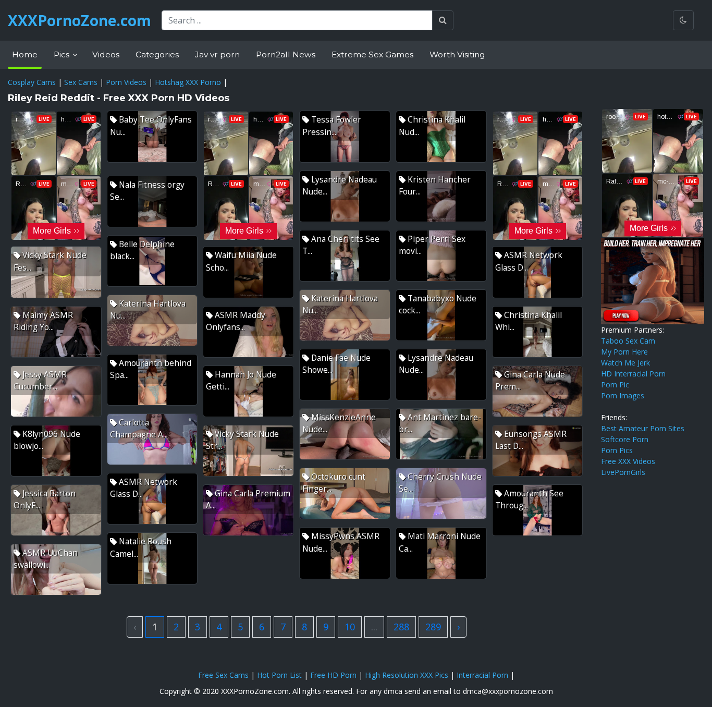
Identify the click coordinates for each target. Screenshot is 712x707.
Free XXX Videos (628, 461)
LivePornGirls (623, 472)
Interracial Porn (482, 675)
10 (350, 626)
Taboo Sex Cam (628, 341)
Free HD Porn (333, 675)
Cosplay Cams (32, 82)
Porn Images (622, 395)
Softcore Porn (624, 439)
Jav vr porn (217, 54)
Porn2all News (285, 54)
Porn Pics (617, 450)
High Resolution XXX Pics (406, 675)
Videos (105, 54)
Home (25, 54)
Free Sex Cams (223, 675)
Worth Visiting (457, 54)
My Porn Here (624, 352)
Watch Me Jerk (625, 363)
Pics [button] (62, 54)
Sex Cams (80, 82)
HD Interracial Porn (633, 374)
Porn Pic (615, 384)
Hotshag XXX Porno (188, 82)
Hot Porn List (279, 675)
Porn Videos (126, 82)
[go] (442, 20)
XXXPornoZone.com (79, 20)
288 (401, 626)
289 (433, 626)
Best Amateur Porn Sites (642, 428)
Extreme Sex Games (372, 54)
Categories (157, 54)
